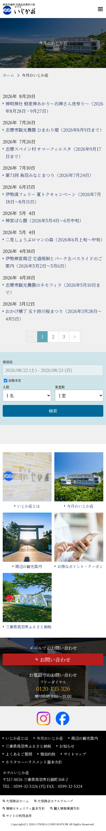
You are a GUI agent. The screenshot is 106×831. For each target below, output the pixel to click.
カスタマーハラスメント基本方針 (33, 762)
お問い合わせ (55, 659)
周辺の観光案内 (84, 738)
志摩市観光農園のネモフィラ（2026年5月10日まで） (52, 288)
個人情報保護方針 (67, 808)
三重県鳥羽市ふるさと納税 (28, 746)
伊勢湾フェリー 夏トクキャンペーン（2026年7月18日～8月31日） (53, 198)
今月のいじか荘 (49, 738)
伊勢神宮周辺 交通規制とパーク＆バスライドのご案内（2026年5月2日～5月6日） (53, 262)
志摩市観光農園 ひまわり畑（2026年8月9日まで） (54, 130)
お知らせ (66, 746)
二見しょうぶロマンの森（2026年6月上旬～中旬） (54, 239)
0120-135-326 (53, 688)
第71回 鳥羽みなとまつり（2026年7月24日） (49, 175)
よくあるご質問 (18, 754)
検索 (53, 411)
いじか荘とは (16, 738)
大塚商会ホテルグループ (55, 801)
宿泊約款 (47, 754)
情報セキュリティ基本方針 (25, 808)
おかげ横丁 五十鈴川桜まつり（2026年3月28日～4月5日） (53, 315)
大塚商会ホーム (17, 801)
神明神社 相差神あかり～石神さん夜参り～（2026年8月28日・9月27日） (54, 107)
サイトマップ (75, 754)
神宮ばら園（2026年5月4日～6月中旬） (44, 220)
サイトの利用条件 (19, 815)
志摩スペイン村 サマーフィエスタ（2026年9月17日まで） (53, 152)
